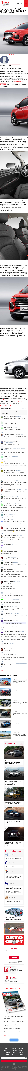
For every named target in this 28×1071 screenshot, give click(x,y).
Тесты (5, 1050)
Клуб (13, 1054)
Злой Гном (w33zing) (9, 581)
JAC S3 (9, 406)
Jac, (1, 406)
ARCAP (20, 1050)
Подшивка (14, 1048)
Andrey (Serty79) (8, 456)
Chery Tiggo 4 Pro (17, 401)
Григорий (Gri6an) (8, 562)
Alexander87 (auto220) (9, 527)
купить (14, 1040)
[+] (2, 419)
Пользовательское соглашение (7, 1069)
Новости (2, 55)
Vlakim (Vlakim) (7, 544)
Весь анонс (7, 1035)
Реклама (21, 1054)
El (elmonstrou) (7, 606)
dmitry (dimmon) (8, 620)
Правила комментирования (21, 1069)
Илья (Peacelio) (7, 550)
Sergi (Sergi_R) (7, 557)
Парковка (14, 1050)
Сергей (19, 489)
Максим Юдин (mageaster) (10, 489)
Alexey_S (18, 663)
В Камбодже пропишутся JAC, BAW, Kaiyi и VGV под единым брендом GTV (19, 735)
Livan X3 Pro (3, 400)
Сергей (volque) (7, 481)
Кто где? (14, 1052)
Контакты (21, 1052)
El (12, 613)
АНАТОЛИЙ (15, 480)
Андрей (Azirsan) (8, 427)
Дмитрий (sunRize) (8, 648)
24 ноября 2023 (10, 55)
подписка (14, 1061)
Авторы (21, 1048)
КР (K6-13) (6, 514)
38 (5, 721)
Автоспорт (7, 1054)
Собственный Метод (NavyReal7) (12, 434)
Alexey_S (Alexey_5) (8, 654)
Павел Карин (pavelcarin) (10, 535)
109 (5, 699)
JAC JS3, (4, 406)
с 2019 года (3, 84)
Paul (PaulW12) (7, 448)
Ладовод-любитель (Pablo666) (11, 631)
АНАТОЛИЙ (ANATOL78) (9, 470)
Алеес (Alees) (7, 461)
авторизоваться (10, 411)
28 (5, 689)
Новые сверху (23, 408)
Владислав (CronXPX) (9, 422)
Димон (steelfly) (8, 519)
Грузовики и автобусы (5, 678)
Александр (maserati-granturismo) (12, 441)
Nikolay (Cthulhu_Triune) (9, 416)
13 (5, 731)
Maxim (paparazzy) (8, 599)
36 (5, 710)
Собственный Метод (13, 442)
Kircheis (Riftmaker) (8, 569)
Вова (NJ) (6, 643)
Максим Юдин (15, 496)
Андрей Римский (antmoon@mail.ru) (12, 592)
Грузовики (7, 1052)
